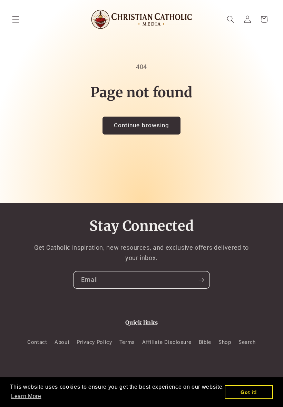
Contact (37, 342)
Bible (205, 342)
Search (247, 342)
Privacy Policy (94, 342)
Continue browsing (141, 125)
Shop (224, 342)
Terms (127, 342)
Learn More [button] (26, 396)
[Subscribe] (201, 280)
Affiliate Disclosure (166, 342)
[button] (16, 19)
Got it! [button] (249, 392)
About (62, 342)
